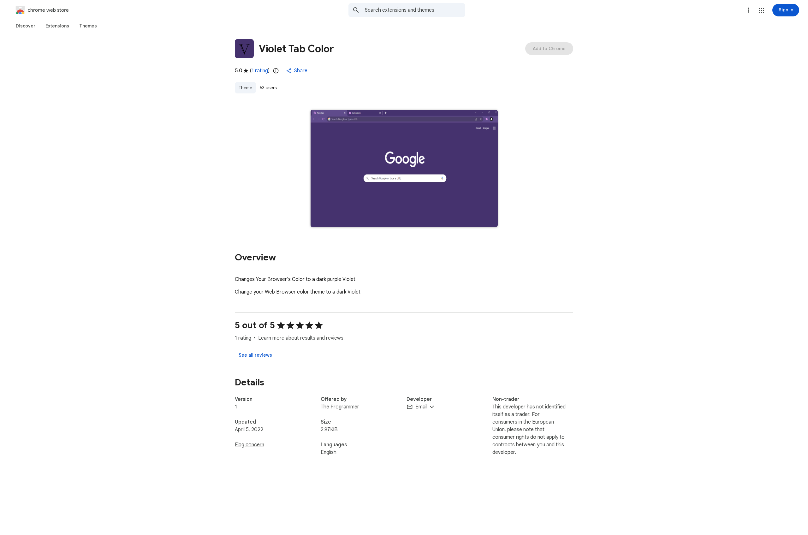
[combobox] (415, 10)
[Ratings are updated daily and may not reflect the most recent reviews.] (276, 70)
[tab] (25, 26)
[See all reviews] (255, 355)
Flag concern (249, 445)
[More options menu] (748, 10)
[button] (761, 10)
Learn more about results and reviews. (301, 338)
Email (421, 407)
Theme (245, 88)
